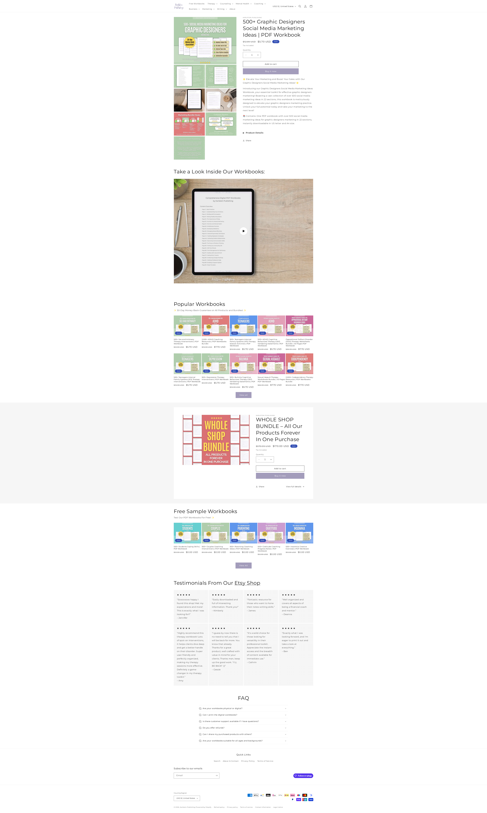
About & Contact (231, 761)
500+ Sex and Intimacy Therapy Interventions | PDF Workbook (186, 341)
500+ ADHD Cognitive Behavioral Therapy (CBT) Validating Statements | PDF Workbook (270, 342)
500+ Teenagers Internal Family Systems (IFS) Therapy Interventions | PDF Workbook (187, 379)
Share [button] (248, 140)
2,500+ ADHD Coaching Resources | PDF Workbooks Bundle (214, 341)
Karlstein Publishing (187, 807)
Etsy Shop (247, 583)
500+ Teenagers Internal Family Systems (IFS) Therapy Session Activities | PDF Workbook (243, 342)
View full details (293, 486)
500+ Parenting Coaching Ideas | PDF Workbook (241, 548)
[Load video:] (243, 231)
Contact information (263, 807)
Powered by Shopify (203, 807)
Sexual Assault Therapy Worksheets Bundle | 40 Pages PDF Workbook (271, 379)
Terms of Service (265, 761)
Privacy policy (232, 807)
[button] (212, 3)
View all (243, 395)
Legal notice (278, 807)
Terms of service (246, 807)
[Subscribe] (216, 776)
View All (243, 565)
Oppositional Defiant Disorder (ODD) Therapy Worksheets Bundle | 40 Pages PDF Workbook (299, 342)
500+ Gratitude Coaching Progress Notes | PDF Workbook (269, 549)
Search (217, 761)
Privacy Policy (248, 761)
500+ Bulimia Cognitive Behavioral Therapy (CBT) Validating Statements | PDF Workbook (242, 380)
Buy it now (270, 71)
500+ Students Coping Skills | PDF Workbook (187, 548)
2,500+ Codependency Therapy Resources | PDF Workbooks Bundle (299, 379)
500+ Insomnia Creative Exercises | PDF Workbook (297, 548)
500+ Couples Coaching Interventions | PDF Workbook (215, 548)
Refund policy (219, 807)
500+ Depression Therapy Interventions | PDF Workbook (215, 378)
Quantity (247, 50)
